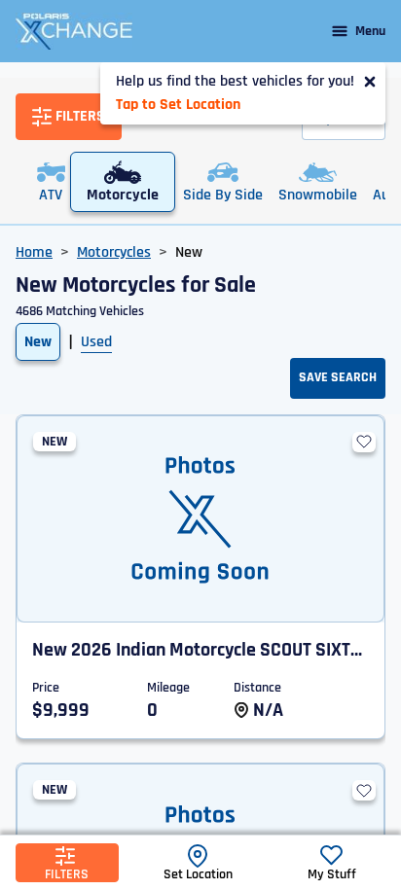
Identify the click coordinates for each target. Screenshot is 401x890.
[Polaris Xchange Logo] (74, 31)
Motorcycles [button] (114, 252)
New (38, 342)
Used (96, 342)
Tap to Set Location (178, 104)
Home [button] (34, 252)
